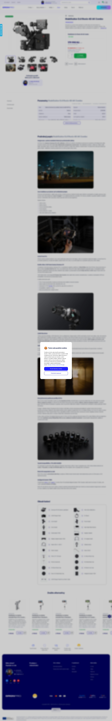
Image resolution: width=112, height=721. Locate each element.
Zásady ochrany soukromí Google (56, 364)
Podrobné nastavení (56, 373)
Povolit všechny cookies (56, 368)
